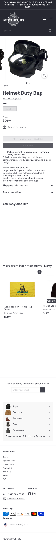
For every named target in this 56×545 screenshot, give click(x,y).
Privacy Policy (9, 464)
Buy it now (28, 145)
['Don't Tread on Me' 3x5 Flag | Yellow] (22, 295)
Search (6, 457)
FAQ (4, 479)
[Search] (50, 30)
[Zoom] (44, 75)
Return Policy (9, 460)
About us (7, 471)
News (5, 475)
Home (5, 86)
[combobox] (28, 30)
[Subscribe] (42, 389)
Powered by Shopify (12, 539)
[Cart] (44, 18)
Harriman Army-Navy (35, 266)
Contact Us (8, 468)
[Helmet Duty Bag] (22, 233)
